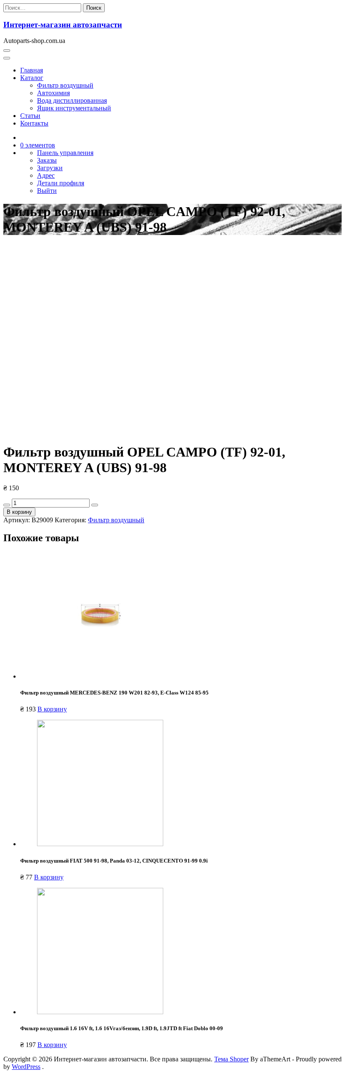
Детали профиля (60, 183)
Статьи (30, 115)
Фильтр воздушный (65, 85)
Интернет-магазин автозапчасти (62, 24)
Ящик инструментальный (74, 108)
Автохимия (53, 92)
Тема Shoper (231, 1059)
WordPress (26, 1066)
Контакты (34, 123)
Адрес (46, 175)
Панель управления (65, 152)
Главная (31, 70)
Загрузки (50, 167)
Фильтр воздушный (116, 520)
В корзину (19, 512)
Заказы (47, 160)
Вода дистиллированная (72, 100)
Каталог (31, 77)
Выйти (47, 190)
